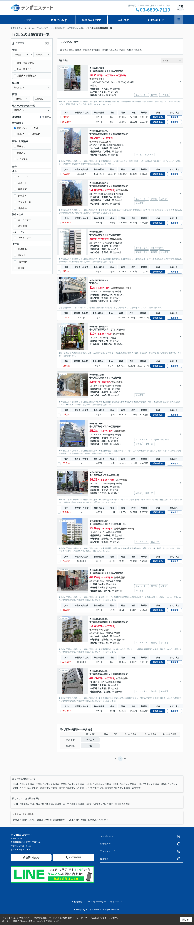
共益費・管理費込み (26, 75)
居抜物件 (22, 208)
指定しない (22, 128)
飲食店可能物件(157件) (24, 819)
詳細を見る (158, 117)
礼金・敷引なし (24, 69)
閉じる (185, 919)
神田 (101, 584)
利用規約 (78, 902)
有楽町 (102, 68)
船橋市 (130, 50)
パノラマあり (23, 159)
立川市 (35, 788)
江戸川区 (25, 788)
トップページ (106, 836)
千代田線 (95, 197)
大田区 (86, 50)
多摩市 (127, 788)
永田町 (105, 252)
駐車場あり (23, 249)
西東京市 (136, 788)
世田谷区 (98, 784)
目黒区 (81, 784)
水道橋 (102, 685)
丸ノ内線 (95, 148)
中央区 (122, 50)
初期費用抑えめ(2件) (98, 819)
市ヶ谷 (107, 389)
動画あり (21, 152)
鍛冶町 (102, 570)
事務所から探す (91, 20)
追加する (175, 117)
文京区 (39, 784)
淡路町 (105, 148)
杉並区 (124, 784)
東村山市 (99, 788)
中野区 (116, 784)
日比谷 (105, 88)
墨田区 (56, 784)
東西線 (94, 688)
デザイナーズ (24, 202)
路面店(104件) (44, 819)
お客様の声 (105, 844)
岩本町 (107, 590)
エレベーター (24, 220)
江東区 (64, 784)
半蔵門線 (95, 246)
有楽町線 (95, 249)
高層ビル (22, 183)
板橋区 (78, 50)
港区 (71, 50)
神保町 (107, 535)
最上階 (21, 268)
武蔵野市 (44, 788)
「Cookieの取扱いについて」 (31, 921)
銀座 (101, 95)
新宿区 (63, 50)
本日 (36, 128)
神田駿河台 (103, 183)
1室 (90, 745)
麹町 (101, 232)
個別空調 (22, 226)
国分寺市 (109, 788)
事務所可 (22, 189)
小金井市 (80, 788)
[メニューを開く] (179, 20)
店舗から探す (59, 20)
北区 (140, 784)
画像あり (21, 146)
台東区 (47, 784)
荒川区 (147, 784)
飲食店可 (22, 195)
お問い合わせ (156, 20)
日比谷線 (95, 88)
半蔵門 (105, 246)
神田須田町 (103, 131)
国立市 (118, 788)
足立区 (113, 50)
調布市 (70, 788)
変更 (47, 43)
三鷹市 (54, 788)
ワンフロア (23, 176)
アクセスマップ (107, 851)
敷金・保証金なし (25, 63)
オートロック (24, 237)
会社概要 (123, 20)
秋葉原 (102, 154)
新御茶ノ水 (107, 197)
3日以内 (21, 134)
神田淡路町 (103, 619)
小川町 (107, 151)
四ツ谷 (102, 493)
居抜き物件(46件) (77, 819)
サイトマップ (116, 902)
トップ (27, 20)
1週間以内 (35, 134)
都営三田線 (96, 691)
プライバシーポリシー (96, 902)
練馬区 (164, 784)
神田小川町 (103, 521)
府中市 (62, 788)
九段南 (102, 375)
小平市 (89, 788)
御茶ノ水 (103, 301)
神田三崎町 (103, 671)
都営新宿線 (96, 151)
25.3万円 (90, 739)
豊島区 (138, 50)
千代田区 (96, 50)
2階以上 (22, 255)
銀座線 (94, 95)
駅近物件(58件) (60, 819)
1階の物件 (23, 261)
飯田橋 (102, 688)
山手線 (94, 92)
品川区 (72, 784)
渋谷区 (105, 50)
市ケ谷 (105, 490)
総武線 (94, 154)
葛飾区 (16, 788)
